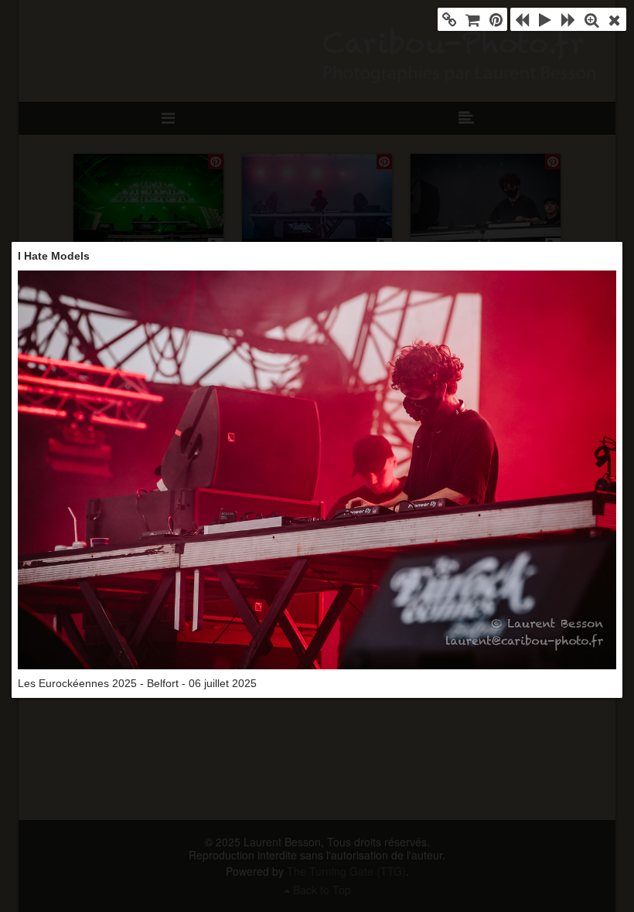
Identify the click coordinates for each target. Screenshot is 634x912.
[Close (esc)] (614, 19)
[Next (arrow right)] (568, 19)
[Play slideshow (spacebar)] (545, 19)
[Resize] (591, 19)
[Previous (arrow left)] (521, 19)
